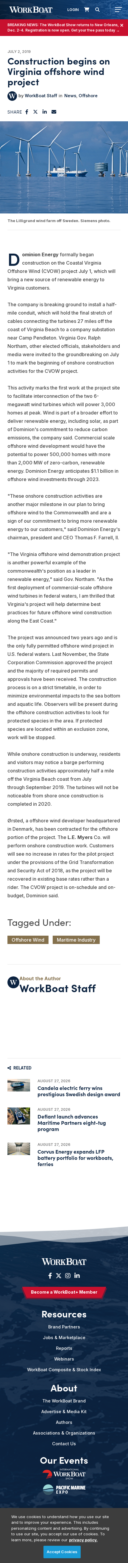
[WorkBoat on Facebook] (50, 1275)
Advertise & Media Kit (64, 1411)
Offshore (88, 95)
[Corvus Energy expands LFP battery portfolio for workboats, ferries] (18, 1149)
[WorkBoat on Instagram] (68, 1275)
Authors (64, 1422)
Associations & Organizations (64, 1432)
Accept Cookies (62, 1551)
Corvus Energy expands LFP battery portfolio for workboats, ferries (75, 1158)
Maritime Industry (76, 940)
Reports (64, 1348)
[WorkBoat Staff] (12, 96)
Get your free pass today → (95, 30)
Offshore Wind (28, 940)
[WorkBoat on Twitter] (59, 1275)
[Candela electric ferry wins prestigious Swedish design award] (18, 1085)
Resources (64, 1313)
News (70, 95)
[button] (27, 111)
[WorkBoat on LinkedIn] (76, 1275)
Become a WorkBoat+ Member (64, 1292)
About (64, 1387)
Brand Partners (64, 1326)
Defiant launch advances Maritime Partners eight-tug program (72, 1122)
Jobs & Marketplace (64, 1337)
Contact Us (64, 1443)
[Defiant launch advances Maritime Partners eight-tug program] (18, 1116)
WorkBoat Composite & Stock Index (64, 1369)
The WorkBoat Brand (64, 1400)
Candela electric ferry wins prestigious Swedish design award (79, 1091)
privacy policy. (83, 1539)
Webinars (64, 1358)
